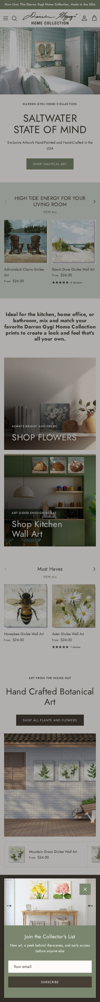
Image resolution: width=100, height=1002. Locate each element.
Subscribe (50, 982)
